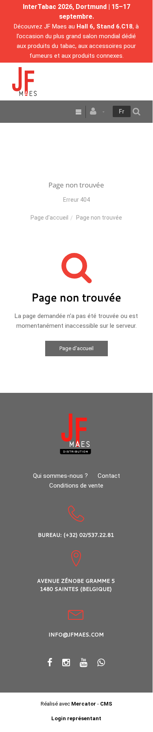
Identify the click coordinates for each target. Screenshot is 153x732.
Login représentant (76, 718)
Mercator (83, 704)
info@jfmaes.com (76, 634)
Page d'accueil (49, 217)
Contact (109, 475)
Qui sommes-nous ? (60, 475)
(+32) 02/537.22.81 (88, 534)
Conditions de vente (76, 485)
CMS (106, 704)
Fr (122, 111)
